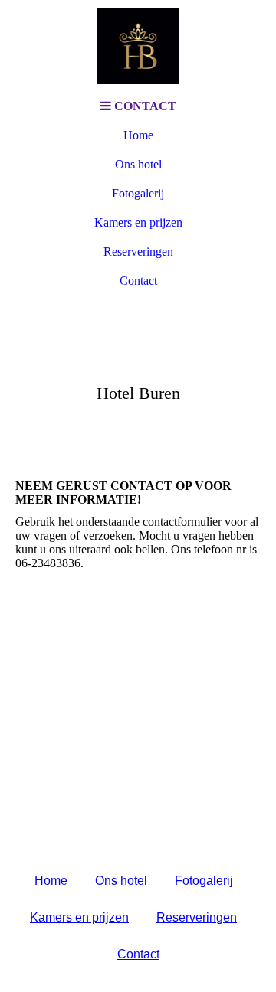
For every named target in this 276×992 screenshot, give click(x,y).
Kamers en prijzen (138, 222)
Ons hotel (138, 164)
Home (138, 135)
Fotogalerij (138, 193)
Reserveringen (138, 251)
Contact (138, 280)
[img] (138, 46)
